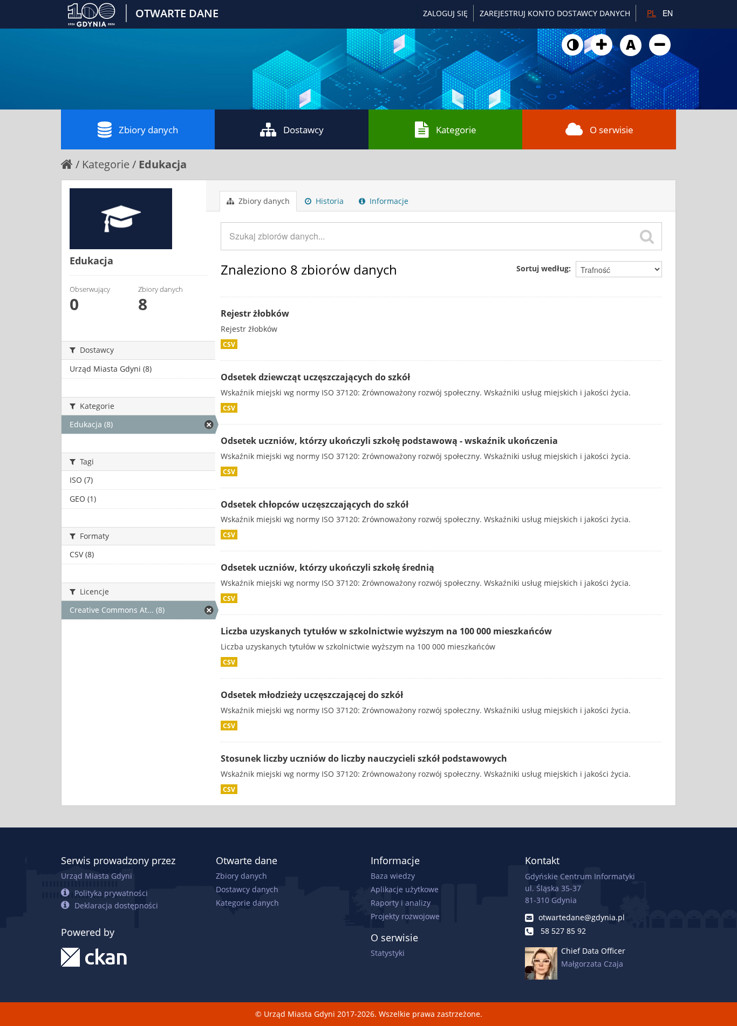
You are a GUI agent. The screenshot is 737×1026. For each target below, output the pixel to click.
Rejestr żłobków (255, 313)
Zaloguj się (445, 13)
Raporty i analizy (401, 903)
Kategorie (456, 130)
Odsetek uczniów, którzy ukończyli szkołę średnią (327, 567)
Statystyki (388, 953)
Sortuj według (542, 268)
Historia (328, 201)
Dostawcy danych (247, 889)
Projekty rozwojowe (405, 916)
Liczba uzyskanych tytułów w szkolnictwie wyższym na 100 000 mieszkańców (386, 631)
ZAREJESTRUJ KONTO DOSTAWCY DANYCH (555, 13)
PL (651, 13)
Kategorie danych (247, 903)
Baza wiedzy (393, 876)
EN (668, 13)
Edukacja (163, 164)
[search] (647, 236)
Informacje (387, 201)
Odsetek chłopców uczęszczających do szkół (314, 504)
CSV (229, 344)
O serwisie (611, 130)
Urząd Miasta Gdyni (96, 876)
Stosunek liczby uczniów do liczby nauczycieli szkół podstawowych (364, 758)
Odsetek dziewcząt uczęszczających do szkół (315, 377)
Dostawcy (303, 130)
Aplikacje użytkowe (405, 889)
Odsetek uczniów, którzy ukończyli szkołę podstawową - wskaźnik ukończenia (389, 441)
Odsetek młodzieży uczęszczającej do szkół (312, 695)
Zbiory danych (148, 130)
